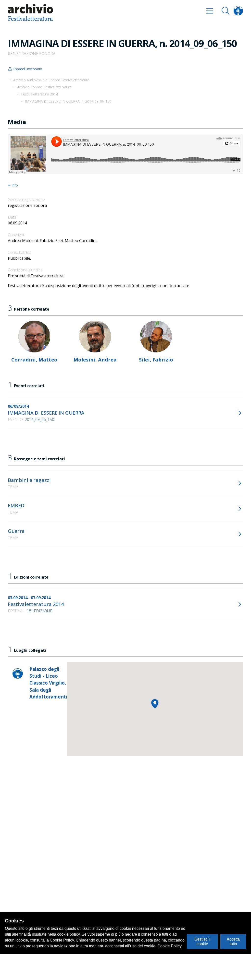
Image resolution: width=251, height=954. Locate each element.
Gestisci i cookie (202, 941)
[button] (155, 703)
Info (15, 185)
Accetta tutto (233, 941)
